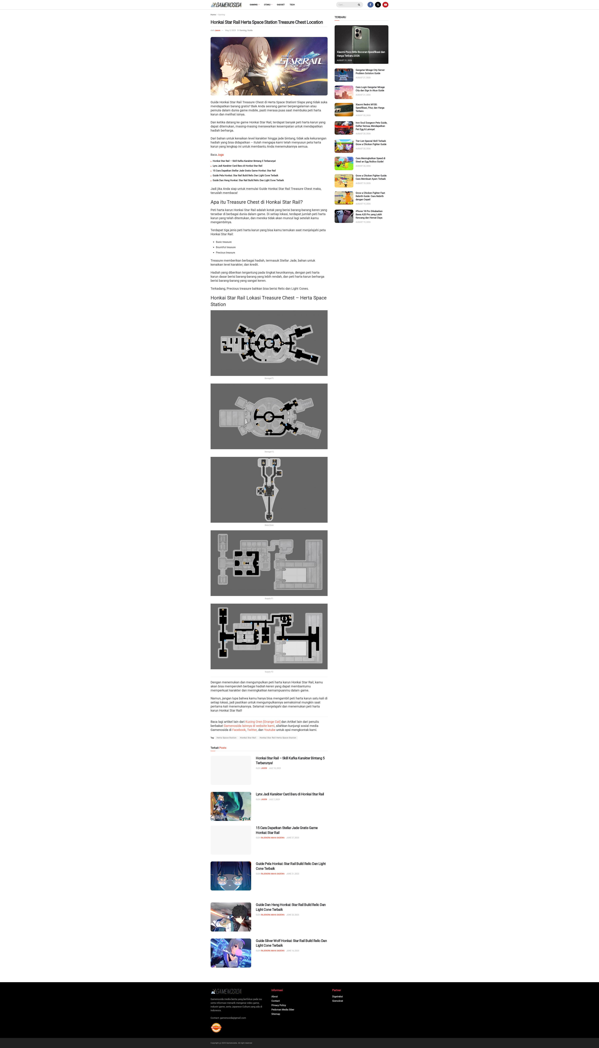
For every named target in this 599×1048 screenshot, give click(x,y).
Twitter (252, 730)
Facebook (239, 730)
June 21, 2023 (292, 874)
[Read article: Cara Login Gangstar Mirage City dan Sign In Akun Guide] (344, 92)
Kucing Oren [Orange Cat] (262, 722)
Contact (275, 1000)
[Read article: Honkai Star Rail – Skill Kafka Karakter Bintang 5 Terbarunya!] (231, 770)
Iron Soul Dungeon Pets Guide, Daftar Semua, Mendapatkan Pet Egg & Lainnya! (371, 126)
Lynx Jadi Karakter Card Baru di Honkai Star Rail (237, 165)
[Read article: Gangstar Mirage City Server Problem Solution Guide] (344, 75)
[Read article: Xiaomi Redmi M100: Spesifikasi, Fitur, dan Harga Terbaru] (344, 109)
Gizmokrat (337, 1000)
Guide (250, 30)
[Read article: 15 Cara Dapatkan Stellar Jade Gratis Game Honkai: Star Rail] (231, 840)
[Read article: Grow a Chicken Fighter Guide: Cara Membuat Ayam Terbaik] (344, 180)
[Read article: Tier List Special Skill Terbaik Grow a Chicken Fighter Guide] (344, 146)
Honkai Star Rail (248, 738)
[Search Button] (359, 4)
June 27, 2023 (292, 838)
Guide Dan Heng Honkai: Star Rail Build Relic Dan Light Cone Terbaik (248, 180)
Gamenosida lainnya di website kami (249, 726)
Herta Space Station (226, 738)
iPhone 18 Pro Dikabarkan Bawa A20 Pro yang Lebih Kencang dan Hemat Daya (369, 214)
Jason (217, 30)
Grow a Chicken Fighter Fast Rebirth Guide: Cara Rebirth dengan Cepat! (370, 196)
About (274, 996)
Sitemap (275, 1014)
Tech (292, 4)
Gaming (254, 4)
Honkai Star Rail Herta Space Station (278, 738)
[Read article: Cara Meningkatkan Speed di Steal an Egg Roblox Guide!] (344, 163)
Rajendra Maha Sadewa (273, 838)
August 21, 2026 (344, 60)
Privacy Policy (278, 1005)
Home (213, 15)
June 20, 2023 (292, 915)
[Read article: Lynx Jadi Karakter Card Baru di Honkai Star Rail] (231, 806)
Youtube (269, 730)
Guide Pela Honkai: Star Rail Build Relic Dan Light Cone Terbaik (245, 175)
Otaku (267, 4)
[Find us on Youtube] (385, 4)
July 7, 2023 (274, 799)
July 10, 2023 (275, 768)
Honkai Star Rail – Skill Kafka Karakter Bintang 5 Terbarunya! (244, 161)
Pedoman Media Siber (282, 1009)
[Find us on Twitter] (378, 4)
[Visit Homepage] (226, 4)
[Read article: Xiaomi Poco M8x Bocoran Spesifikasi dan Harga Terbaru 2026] (361, 44)
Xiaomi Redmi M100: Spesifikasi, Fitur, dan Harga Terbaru (370, 107)
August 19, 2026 (363, 183)
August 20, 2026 (363, 115)
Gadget (281, 4)
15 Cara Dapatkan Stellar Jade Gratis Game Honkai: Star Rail (244, 170)
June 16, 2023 (292, 951)
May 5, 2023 (230, 30)
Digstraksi (337, 996)
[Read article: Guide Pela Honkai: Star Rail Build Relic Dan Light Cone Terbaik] (231, 875)
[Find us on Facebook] (370, 4)
